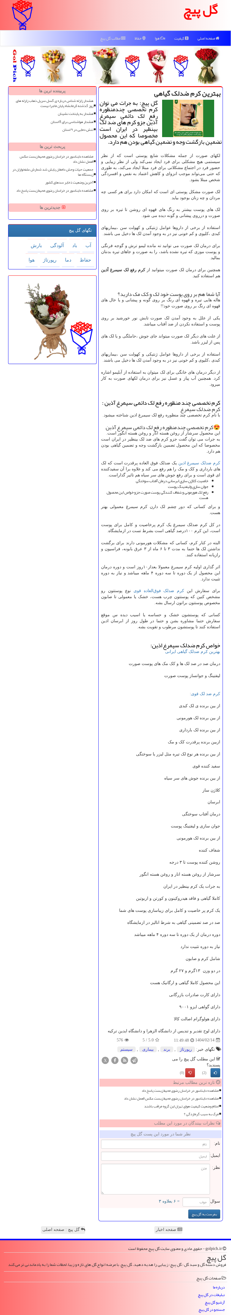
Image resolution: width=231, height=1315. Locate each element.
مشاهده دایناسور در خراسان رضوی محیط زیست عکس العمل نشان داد (171, 1098)
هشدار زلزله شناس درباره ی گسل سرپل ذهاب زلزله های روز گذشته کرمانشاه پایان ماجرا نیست (54, 103)
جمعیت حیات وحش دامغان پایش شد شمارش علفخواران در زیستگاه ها (52, 172)
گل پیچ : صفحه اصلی (61, 1229)
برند (166, 1049)
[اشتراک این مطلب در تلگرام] (134, 1060)
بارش (36, 245)
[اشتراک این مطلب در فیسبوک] (115, 1060)
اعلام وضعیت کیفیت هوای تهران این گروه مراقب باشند (181, 1106)
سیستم (126, 1049)
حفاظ (138, 38)
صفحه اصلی (206, 38)
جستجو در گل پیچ (212, 1309)
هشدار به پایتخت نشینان (75, 113)
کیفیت (179, 38)
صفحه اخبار (166, 1229)
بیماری (148, 1049)
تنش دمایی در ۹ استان (77, 129)
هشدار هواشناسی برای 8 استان (72, 121)
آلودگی (57, 245)
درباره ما (219, 1287)
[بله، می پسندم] (215, 1072)
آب (88, 245)
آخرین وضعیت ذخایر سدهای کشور (69, 182)
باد (74, 245)
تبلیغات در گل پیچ (211, 1294)
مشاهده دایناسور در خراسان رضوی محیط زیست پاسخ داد (180, 1090)
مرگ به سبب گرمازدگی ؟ (201, 1114)
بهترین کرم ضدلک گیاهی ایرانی (192, 651)
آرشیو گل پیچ (215, 1302)
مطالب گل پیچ (110, 38)
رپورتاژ (186, 1049)
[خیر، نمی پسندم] (190, 1072)
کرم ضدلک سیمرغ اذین (199, 463)
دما (68, 259)
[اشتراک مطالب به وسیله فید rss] (124, 1060)
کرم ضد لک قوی (205, 694)
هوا (157, 38)
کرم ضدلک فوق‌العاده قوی (159, 590)
